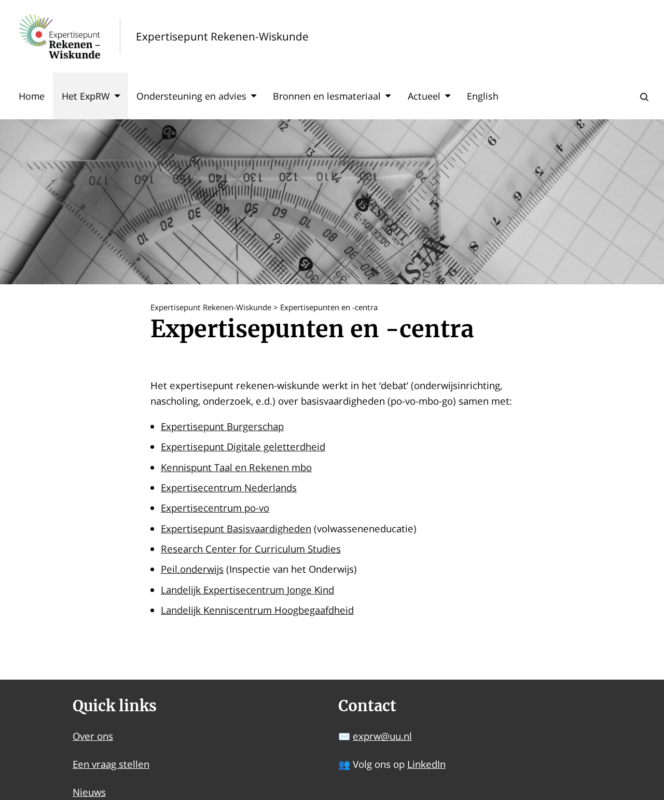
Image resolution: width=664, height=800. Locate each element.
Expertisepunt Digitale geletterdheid (243, 446)
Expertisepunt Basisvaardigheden (236, 528)
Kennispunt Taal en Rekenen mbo (236, 467)
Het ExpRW (86, 96)
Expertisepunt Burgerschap (222, 426)
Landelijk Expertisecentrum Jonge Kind (247, 589)
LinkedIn (426, 763)
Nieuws (89, 791)
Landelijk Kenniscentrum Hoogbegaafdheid (257, 609)
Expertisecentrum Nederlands (229, 487)
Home (32, 96)
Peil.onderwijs (192, 568)
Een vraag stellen (111, 763)
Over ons (93, 735)
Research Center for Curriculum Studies (251, 548)
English (483, 96)
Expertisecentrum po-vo (215, 507)
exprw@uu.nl (382, 735)
